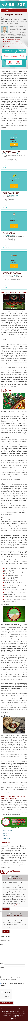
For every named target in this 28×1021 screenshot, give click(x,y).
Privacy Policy (19, 1011)
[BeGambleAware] (15, 1015)
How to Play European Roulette (12, 41)
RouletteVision (16, 1013)
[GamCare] (10, 1015)
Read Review (14, 147)
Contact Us (5, 1009)
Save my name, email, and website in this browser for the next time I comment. (13, 978)
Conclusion (7, 46)
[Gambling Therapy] (14, 1018)
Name (2, 963)
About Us (15, 1009)
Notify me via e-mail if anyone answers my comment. (12, 984)
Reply (6, 909)
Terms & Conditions (7, 1011)
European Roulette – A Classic (12, 39)
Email (2, 967)
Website (2, 972)
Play (14, 145)
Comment (3, 944)
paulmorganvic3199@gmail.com (11, 904)
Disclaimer (22, 1009)
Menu (6, 10)
